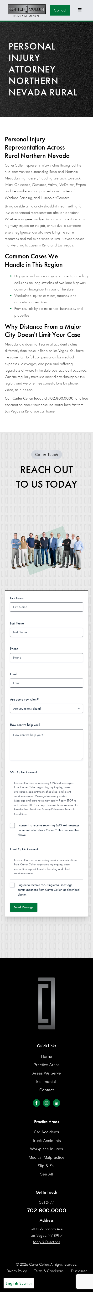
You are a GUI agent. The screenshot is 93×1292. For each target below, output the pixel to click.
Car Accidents (46, 1132)
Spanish (25, 1283)
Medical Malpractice (46, 1157)
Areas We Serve (46, 1073)
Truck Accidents (46, 1140)
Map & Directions (46, 1242)
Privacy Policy (50, 809)
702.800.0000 (46, 1210)
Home (46, 1056)
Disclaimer (79, 1271)
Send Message (23, 907)
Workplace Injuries (46, 1149)
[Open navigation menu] (79, 10)
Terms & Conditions (48, 1271)
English (11, 1283)
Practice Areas (46, 1064)
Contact (60, 10)
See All (46, 1174)
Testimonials (47, 1081)
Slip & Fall (47, 1165)
